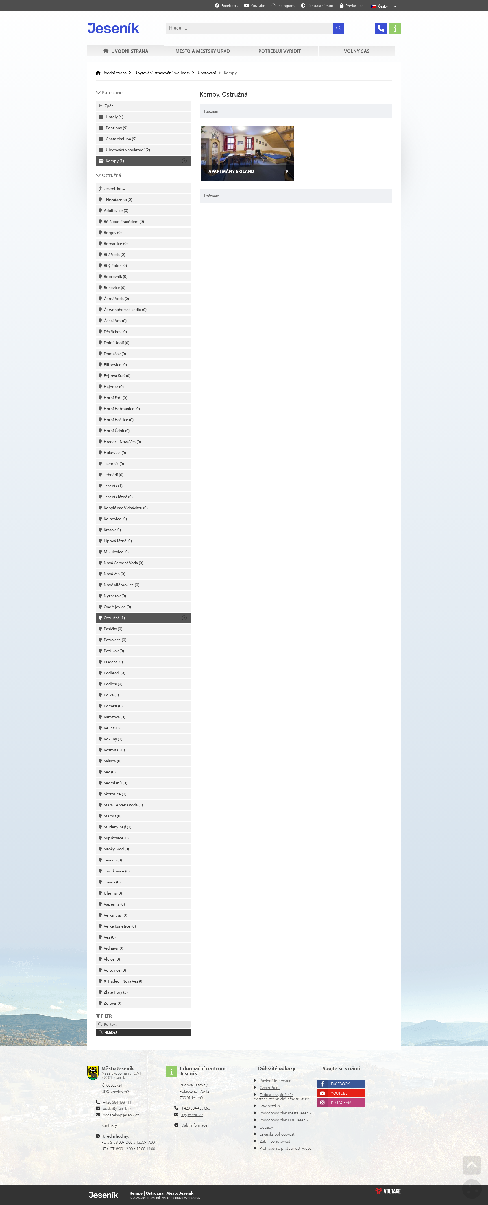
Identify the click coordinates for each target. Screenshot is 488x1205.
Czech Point (270, 1087)
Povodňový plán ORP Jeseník (284, 1120)
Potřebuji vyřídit (279, 51)
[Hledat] (338, 28)
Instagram (341, 1102)
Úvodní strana (113, 28)
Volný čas (356, 51)
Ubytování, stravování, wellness (162, 73)
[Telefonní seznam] (381, 28)
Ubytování (207, 73)
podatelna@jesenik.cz (121, 1114)
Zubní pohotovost (275, 1141)
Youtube (339, 1093)
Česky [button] (383, 6)
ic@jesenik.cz (192, 1114)
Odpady (266, 1127)
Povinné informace (275, 1080)
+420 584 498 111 (117, 1102)
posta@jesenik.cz (117, 1108)
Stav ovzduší (270, 1105)
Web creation (388, 1191)
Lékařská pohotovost (277, 1134)
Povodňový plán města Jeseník (285, 1113)
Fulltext (110, 1024)
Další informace (194, 1125)
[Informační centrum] (395, 28)
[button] (317, 5)
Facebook (340, 1083)
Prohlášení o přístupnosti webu (286, 1148)
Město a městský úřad (202, 51)
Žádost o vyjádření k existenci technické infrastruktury (281, 1096)
